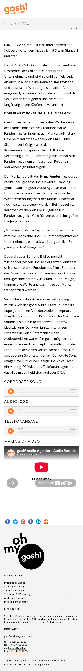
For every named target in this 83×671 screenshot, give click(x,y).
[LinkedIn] (38, 521)
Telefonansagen (15, 590)
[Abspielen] (11, 391)
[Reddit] (46, 521)
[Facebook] (7, 521)
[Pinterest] (23, 521)
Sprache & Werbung (17, 594)
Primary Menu (75, 9)
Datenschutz (26, 664)
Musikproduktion (15, 582)
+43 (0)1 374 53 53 (17, 641)
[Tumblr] (30, 521)
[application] (41, 392)
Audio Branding (14, 586)
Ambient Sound (14, 597)
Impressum (10, 664)
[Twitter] (15, 521)
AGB (37, 664)
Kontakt (46, 664)
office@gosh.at (17, 647)
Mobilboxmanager (16, 601)
